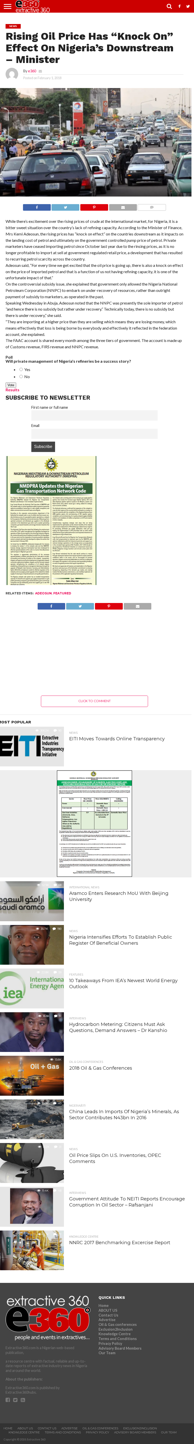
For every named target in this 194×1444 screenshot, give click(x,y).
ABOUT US (108, 1310)
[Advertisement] (95, 652)
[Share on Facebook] (37, 206)
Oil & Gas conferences (118, 1324)
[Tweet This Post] (66, 206)
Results (12, 389)
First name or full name (49, 407)
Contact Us (108, 1315)
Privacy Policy (110, 1343)
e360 (32, 71)
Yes (26, 369)
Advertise (107, 1320)
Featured (62, 593)
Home (104, 1305)
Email (35, 425)
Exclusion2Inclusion (116, 1329)
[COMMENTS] (152, 206)
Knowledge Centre (115, 1334)
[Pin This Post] (94, 206)
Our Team (107, 1353)
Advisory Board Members (120, 1348)
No (26, 376)
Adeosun (43, 593)
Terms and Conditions (118, 1339)
